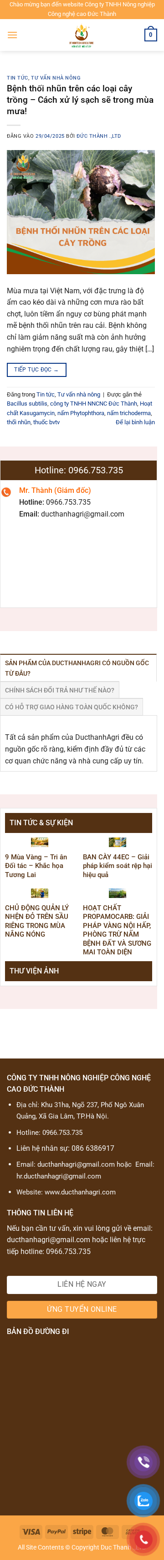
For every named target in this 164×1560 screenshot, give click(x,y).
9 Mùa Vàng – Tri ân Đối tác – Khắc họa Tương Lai (36, 866)
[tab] (78, 668)
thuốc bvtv (46, 422)
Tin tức (17, 78)
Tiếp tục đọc (36, 369)
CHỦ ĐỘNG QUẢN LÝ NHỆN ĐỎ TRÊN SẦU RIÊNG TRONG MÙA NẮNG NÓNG (37, 921)
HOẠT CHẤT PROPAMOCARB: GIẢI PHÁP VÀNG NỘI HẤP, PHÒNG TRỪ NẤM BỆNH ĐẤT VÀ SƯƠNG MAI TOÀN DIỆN (117, 930)
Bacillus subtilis (27, 403)
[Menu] (12, 35)
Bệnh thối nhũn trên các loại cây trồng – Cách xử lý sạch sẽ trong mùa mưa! (80, 99)
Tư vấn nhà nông (56, 78)
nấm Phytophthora (80, 413)
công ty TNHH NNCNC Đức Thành (93, 403)
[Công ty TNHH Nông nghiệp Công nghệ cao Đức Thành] (82, 35)
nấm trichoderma (129, 413)
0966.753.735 (62, 1133)
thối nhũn (19, 422)
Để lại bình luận (135, 422)
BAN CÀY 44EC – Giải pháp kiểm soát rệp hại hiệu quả (117, 866)
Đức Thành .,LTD (99, 136)
